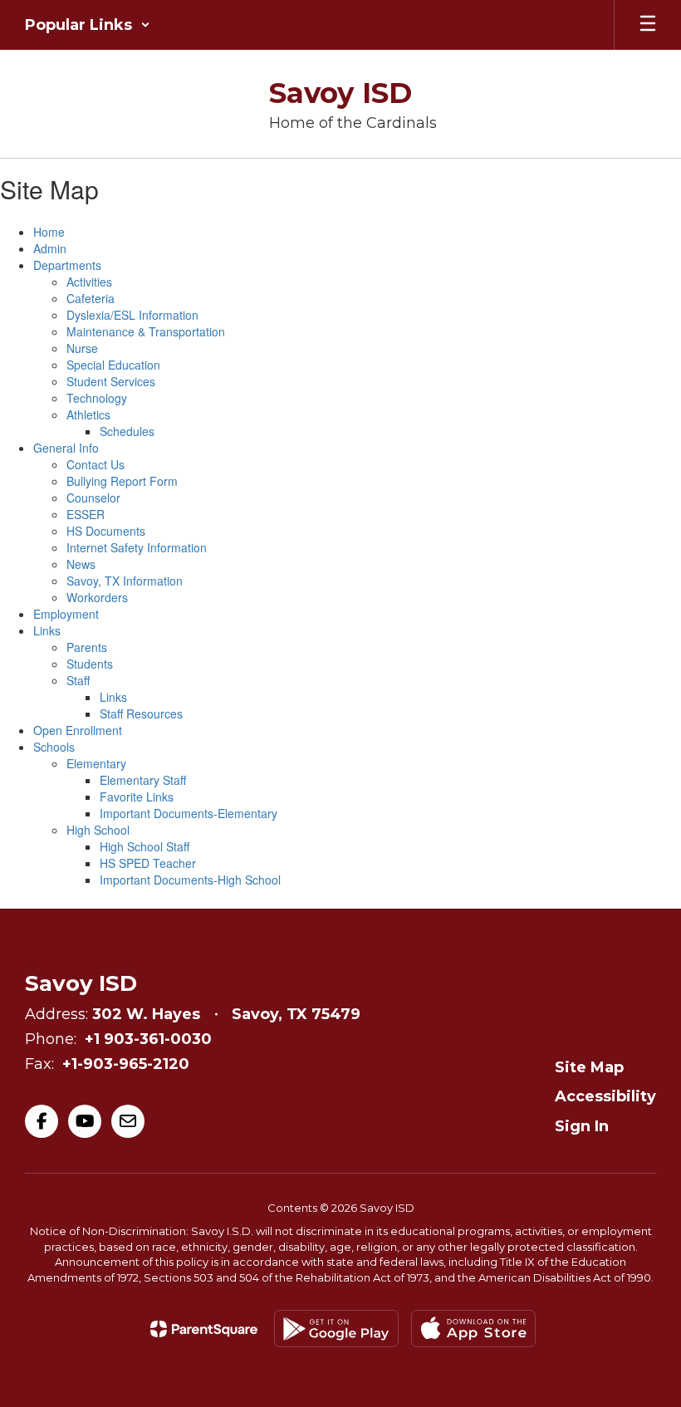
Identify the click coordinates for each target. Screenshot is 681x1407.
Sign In (582, 1126)
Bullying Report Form (122, 481)
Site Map (589, 1067)
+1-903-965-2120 (125, 1064)
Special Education (113, 364)
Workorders (97, 597)
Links (47, 630)
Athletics (88, 414)
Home (49, 231)
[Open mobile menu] (648, 25)
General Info (66, 447)
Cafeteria (90, 298)
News (81, 564)
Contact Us (95, 464)
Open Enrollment (77, 730)
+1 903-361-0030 (148, 1039)
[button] (87, 25)
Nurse (82, 348)
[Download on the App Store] (473, 1328)
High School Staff (144, 846)
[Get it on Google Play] (336, 1328)
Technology (96, 398)
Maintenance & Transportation (145, 331)
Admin (49, 248)
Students (89, 663)
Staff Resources (141, 713)
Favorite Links (137, 796)
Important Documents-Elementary (188, 813)
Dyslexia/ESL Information (132, 314)
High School (98, 829)
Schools (54, 746)
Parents (86, 647)
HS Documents (105, 530)
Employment (66, 613)
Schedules (127, 431)
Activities (89, 281)
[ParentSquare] (204, 1328)
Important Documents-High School (190, 879)
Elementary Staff (143, 780)
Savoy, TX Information (124, 580)
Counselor (93, 497)
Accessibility (605, 1096)
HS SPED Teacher (148, 863)
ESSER (85, 514)
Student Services (110, 381)
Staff (78, 680)
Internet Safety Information (136, 547)
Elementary (96, 763)
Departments (67, 265)
